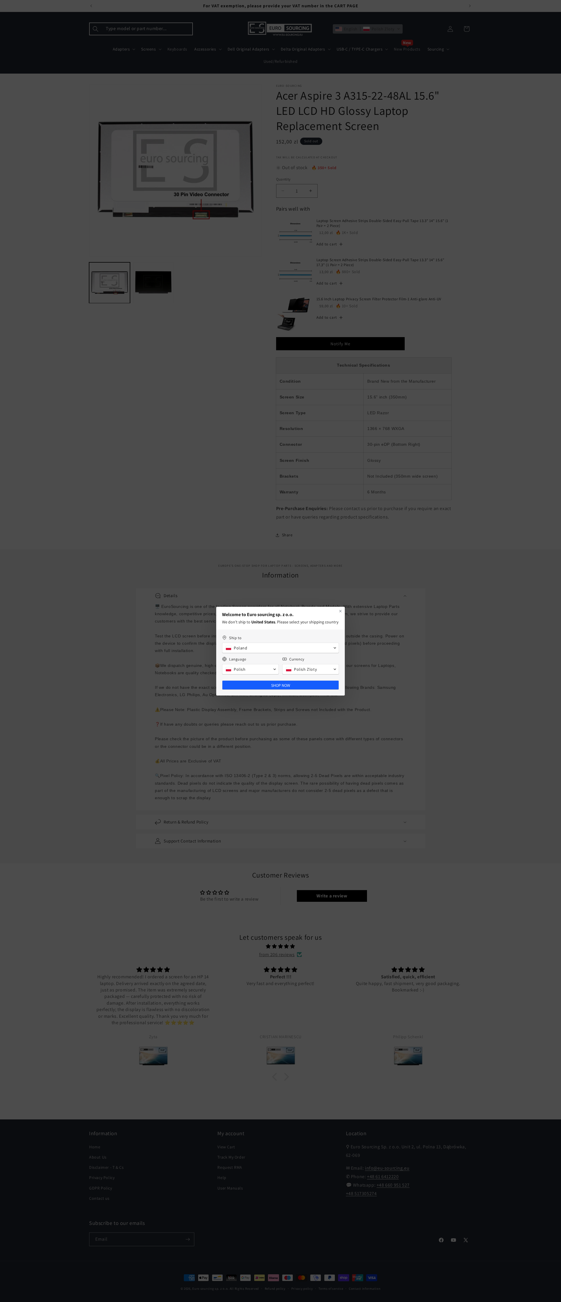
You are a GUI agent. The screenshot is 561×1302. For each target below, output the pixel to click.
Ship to (235, 637)
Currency (296, 659)
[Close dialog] (340, 611)
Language (237, 659)
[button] (280, 648)
